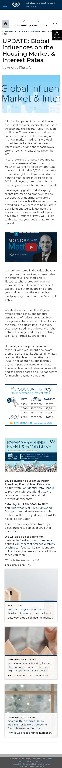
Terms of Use (23, 761)
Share (57, 37)
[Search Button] (55, 24)
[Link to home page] (16, 5)
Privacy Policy (38, 761)
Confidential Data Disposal (38, 488)
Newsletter (39, 31)
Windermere (47, 759)
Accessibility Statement (22, 764)
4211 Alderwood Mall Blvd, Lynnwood (28, 507)
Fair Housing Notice (41, 764)
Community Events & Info (16, 31)
